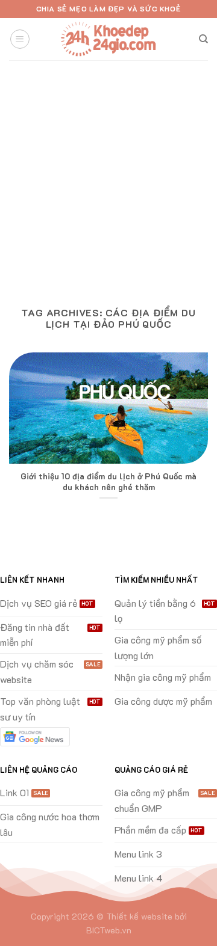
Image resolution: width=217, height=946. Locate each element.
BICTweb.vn (108, 930)
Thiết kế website (139, 916)
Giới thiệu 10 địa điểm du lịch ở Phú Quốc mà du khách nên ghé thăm (108, 481)
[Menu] (20, 39)
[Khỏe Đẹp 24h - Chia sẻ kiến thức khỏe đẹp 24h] (108, 39)
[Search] (203, 39)
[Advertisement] (108, 174)
